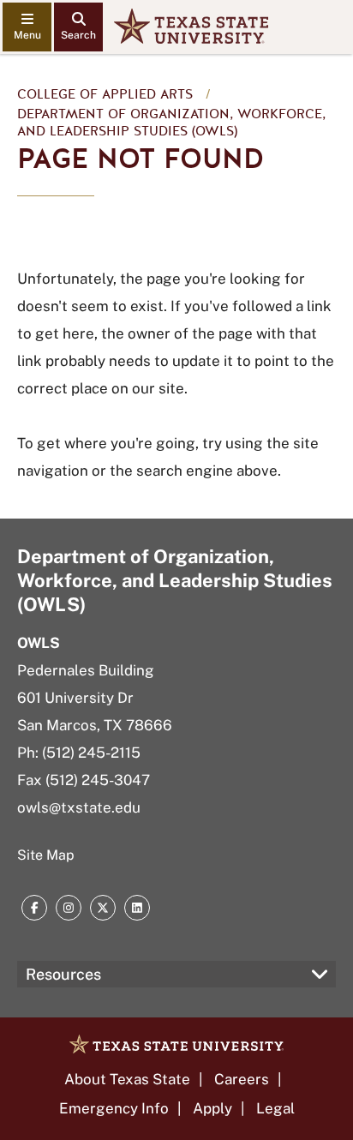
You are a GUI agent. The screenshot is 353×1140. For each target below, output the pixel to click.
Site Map (46, 855)
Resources (63, 974)
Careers (241, 1079)
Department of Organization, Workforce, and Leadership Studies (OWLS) (171, 122)
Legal (275, 1108)
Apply (212, 1108)
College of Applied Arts (105, 94)
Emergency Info (114, 1108)
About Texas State (127, 1079)
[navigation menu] (27, 27)
